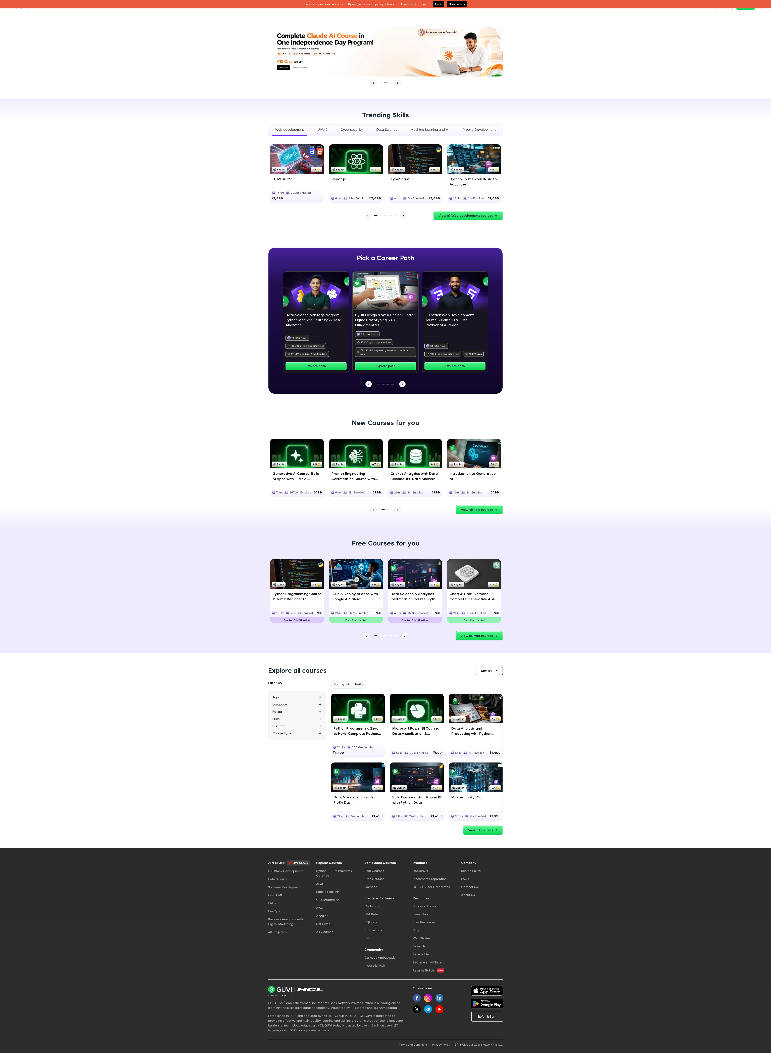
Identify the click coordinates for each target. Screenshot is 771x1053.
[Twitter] (417, 1009)
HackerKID (420, 871)
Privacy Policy (441, 1044)
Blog (416, 930)
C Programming (327, 900)
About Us (468, 895)
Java (319, 884)
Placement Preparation (430, 879)
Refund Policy (471, 871)
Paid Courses (374, 871)
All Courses (324, 932)
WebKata (371, 914)
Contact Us (469, 887)
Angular (322, 916)
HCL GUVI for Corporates (431, 887)
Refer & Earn (487, 1016)
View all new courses (477, 510)
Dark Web (323, 924)
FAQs (465, 879)
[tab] (289, 130)
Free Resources (424, 922)
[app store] (487, 991)
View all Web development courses (466, 215)
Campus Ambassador (381, 957)
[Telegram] (428, 1009)
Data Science (278, 879)
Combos (371, 887)
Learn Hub (420, 914)
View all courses (480, 830)
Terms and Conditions (413, 1044)
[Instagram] (428, 998)
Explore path (316, 366)
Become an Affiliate (427, 962)
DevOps (274, 911)
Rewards (419, 946)
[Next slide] (397, 83)
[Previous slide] (373, 83)
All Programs (277, 932)
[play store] (487, 1003)
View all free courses (477, 636)
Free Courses (374, 879)
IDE (367, 938)
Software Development (285, 887)
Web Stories (421, 938)
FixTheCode (373, 930)
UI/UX (272, 903)
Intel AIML (275, 895)
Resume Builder (428, 970)
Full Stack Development (285, 871)
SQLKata (371, 922)
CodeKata (372, 906)
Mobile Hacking (327, 892)
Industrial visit (375, 965)
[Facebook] (417, 998)
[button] (489, 670)
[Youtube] (439, 1009)
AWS (319, 908)
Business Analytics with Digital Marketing (285, 921)
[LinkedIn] (439, 998)
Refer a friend (422, 954)
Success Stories (424, 906)
